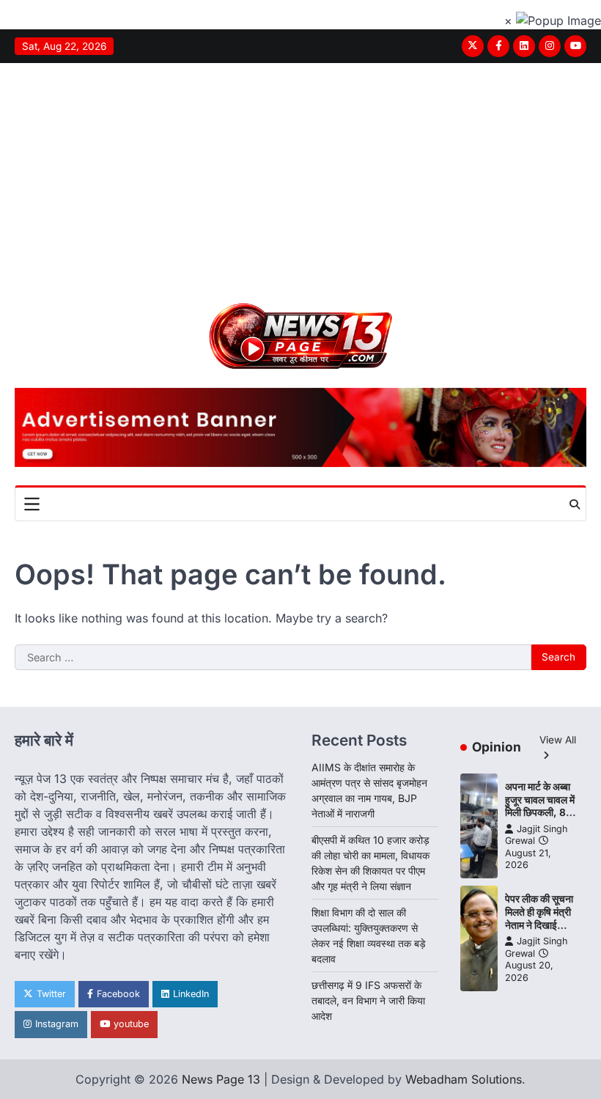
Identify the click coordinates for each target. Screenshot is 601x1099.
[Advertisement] (300, 173)
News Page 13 (221, 1079)
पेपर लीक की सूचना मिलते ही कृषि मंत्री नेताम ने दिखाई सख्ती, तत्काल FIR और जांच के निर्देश (540, 924)
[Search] (575, 504)
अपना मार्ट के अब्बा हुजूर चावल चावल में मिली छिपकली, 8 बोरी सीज (540, 806)
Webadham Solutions (463, 1079)
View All (557, 740)
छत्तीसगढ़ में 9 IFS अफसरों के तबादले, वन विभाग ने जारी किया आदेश (368, 1000)
